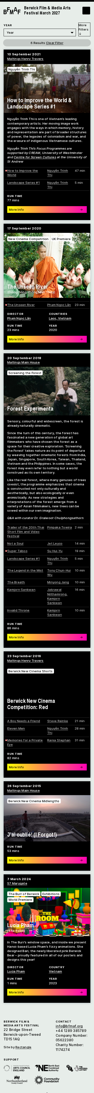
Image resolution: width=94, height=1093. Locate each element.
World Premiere (20, 900)
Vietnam (55, 971)
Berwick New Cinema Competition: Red (31, 703)
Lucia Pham (20, 925)
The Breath (16, 582)
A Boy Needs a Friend (23, 721)
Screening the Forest (24, 373)
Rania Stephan (58, 740)
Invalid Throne (18, 610)
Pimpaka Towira (59, 527)
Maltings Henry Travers (25, 59)
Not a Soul (15, 543)
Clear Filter (54, 43)
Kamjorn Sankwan (21, 589)
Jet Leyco (54, 543)
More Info (46, 992)
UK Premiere (61, 239)
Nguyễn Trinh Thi (21, 69)
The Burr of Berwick (23, 894)
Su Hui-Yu (54, 551)
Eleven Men (16, 728)
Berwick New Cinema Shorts (30, 671)
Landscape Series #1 (23, 182)
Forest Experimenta (30, 408)
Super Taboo (17, 551)
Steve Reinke (57, 721)
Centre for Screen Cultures (35, 157)
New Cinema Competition (28, 239)
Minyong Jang (58, 582)
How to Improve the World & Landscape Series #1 (39, 103)
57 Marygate (17, 883)
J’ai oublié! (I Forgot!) (32, 834)
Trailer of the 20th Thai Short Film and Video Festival (25, 531)
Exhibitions (51, 894)
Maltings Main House (23, 362)
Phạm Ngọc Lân (59, 305)
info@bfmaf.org (69, 1026)
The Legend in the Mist (25, 570)
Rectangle (23, 1047)
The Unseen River (27, 286)
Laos (52, 318)
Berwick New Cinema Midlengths (34, 801)
